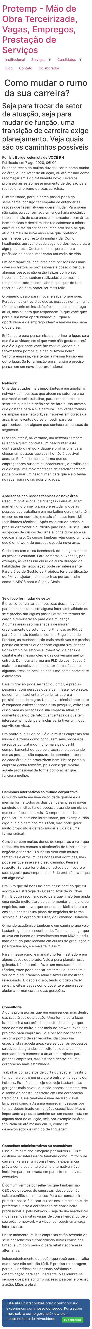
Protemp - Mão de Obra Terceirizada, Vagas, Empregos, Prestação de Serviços (40, 29)
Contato (25, 68)
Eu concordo (72, 1320)
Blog (9, 68)
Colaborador (49, 68)
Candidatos (66, 59)
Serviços (38, 59)
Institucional (15, 59)
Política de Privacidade (36, 1318)
